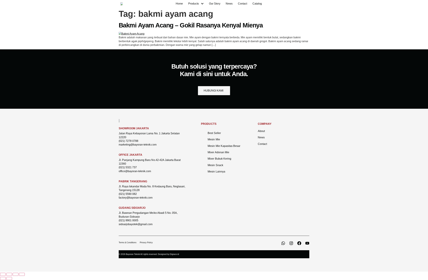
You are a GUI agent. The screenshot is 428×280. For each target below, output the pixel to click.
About (261, 131)
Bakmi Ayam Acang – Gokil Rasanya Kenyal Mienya (191, 25)
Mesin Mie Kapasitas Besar (224, 146)
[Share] (15, 274)
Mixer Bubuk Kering (219, 158)
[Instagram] (291, 243)
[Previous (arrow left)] (3, 278)
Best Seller (214, 133)
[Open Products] (202, 3)
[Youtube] (307, 243)
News (261, 137)
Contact (262, 144)
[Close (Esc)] (22, 274)
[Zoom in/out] (3, 274)
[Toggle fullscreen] (9, 274)
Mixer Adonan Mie (218, 152)
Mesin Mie (214, 139)
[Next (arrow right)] (9, 278)
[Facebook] (299, 243)
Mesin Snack (215, 165)
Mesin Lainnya (216, 171)
